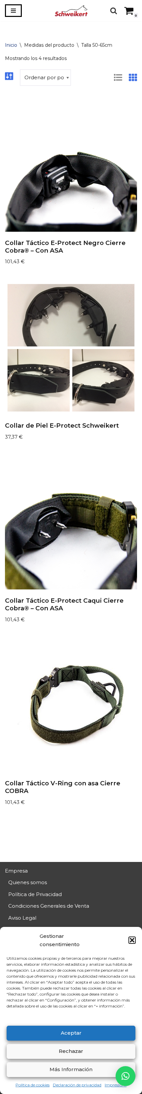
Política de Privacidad (35, 894)
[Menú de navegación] (13, 10)
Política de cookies (33, 1084)
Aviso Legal (22, 918)
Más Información (71, 1069)
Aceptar (71, 1033)
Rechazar (71, 1051)
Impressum (115, 1084)
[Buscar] (113, 10)
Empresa (16, 871)
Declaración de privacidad (77, 1084)
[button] (132, 940)
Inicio (11, 45)
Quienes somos (27, 882)
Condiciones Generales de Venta (48, 906)
